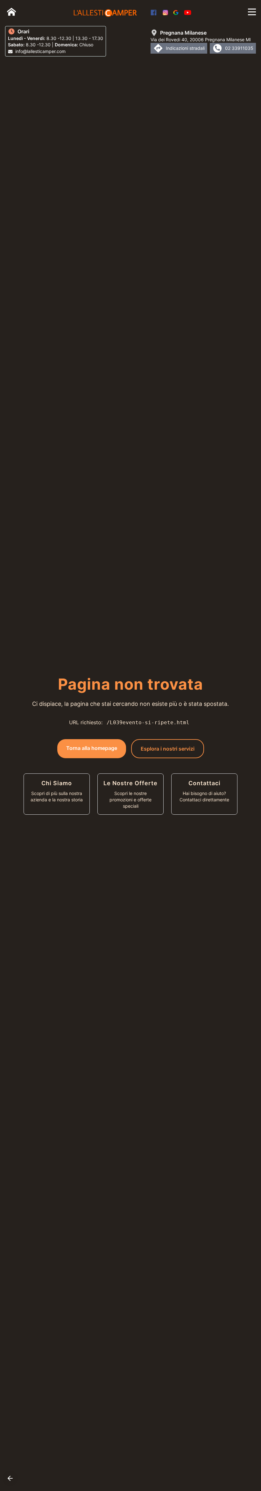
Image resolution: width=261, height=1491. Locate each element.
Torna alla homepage (91, 748)
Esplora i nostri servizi (167, 749)
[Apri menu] (252, 12)
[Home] (11, 11)
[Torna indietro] (10, 1478)
